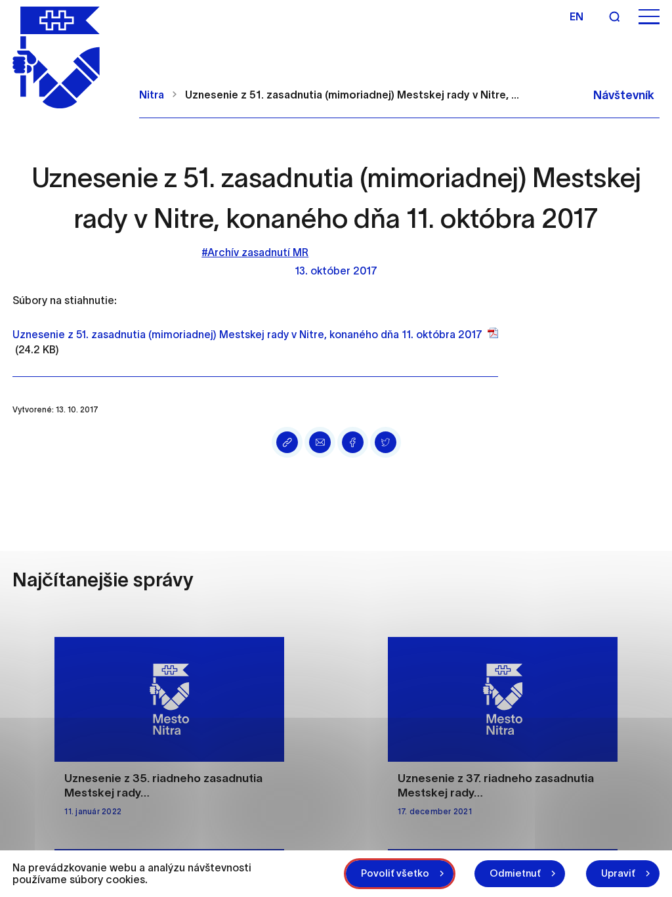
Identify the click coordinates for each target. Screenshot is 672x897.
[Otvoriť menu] (649, 16)
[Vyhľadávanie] (614, 16)
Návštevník (623, 95)
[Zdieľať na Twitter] (385, 442)
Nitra (151, 94)
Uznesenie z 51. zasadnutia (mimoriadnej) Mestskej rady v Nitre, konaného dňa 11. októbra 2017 (247, 334)
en (576, 16)
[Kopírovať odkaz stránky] (287, 442)
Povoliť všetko (395, 873)
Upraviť (618, 873)
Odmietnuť (515, 873)
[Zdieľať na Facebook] (352, 442)
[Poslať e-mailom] (319, 442)
